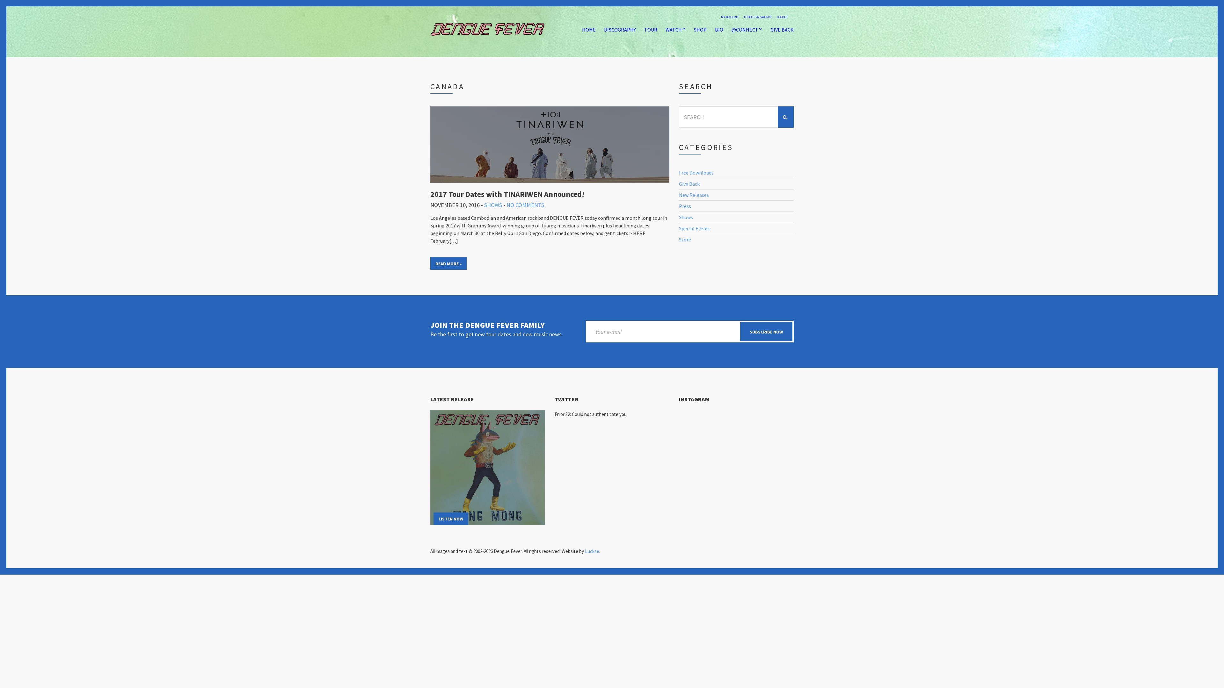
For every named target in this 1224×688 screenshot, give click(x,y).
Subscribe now (766, 332)
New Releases (694, 195)
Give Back (782, 29)
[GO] (786, 117)
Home (589, 29)
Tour (650, 29)
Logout (782, 17)
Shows (493, 205)
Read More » (448, 264)
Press (685, 206)
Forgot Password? (757, 17)
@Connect (745, 29)
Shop (700, 29)
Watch (674, 29)
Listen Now (451, 519)
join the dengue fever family (487, 325)
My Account (730, 17)
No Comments (525, 205)
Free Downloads (696, 172)
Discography (620, 29)
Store (685, 239)
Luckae (592, 551)
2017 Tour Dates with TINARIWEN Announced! (507, 194)
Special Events (694, 228)
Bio (719, 29)
